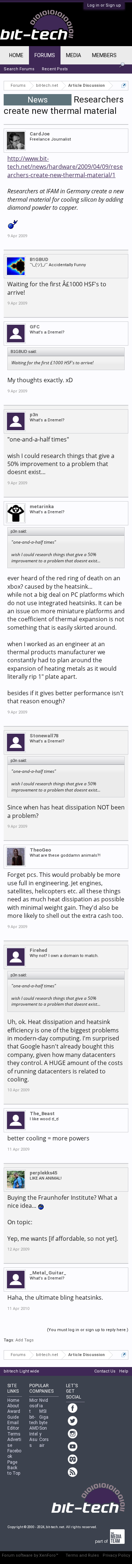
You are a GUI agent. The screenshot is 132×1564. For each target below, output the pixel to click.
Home (16, 55)
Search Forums (19, 69)
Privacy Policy (116, 1555)
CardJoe (40, 134)
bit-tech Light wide (21, 1371)
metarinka (42, 506)
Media (73, 55)
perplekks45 (43, 1173)
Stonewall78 (44, 735)
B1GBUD (39, 259)
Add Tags (24, 1340)
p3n (34, 414)
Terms (14, 1434)
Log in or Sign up (104, 5)
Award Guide (13, 1414)
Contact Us (104, 1371)
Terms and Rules (82, 1555)
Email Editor (13, 1425)
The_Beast (42, 1113)
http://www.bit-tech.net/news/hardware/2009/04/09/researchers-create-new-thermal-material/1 (65, 166)
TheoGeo (40, 850)
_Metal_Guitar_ (48, 1273)
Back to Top (13, 1470)
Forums (44, 55)
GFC (35, 326)
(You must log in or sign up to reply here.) (87, 1329)
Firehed (38, 950)
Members (104, 55)
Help (123, 1371)
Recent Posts (55, 69)
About (13, 1405)
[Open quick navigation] (123, 85)
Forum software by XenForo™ (30, 1555)
